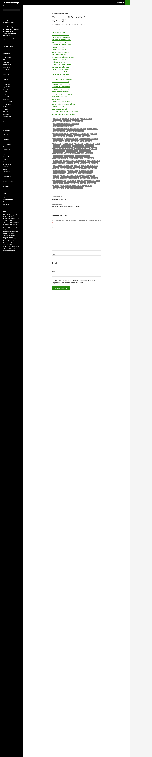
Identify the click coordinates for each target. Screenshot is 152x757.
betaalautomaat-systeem (76, 131)
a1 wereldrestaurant (59, 54)
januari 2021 (6, 99)
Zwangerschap (58, 188)
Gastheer (57, 146)
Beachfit (5, 134)
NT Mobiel (6, 159)
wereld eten (56, 99)
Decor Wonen (7, 144)
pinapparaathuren (90, 168)
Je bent (94, 148)
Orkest (56, 168)
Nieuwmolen (6, 156)
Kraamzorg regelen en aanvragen (75, 161)
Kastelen (81, 153)
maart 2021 (6, 96)
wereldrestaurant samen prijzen (63, 104)
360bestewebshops (11, 2)
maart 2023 (6, 62)
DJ (82, 141)
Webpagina (91, 183)
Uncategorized (57, 13)
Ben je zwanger (93, 128)
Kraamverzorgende (82, 156)
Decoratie (75, 141)
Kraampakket (69, 156)
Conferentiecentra (71, 138)
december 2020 (7, 101)
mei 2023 (5, 59)
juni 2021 (5, 92)
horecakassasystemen (82, 148)
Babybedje (67, 121)
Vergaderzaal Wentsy (59, 198)
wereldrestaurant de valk (61, 69)
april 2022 (6, 74)
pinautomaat (73, 170)
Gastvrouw (66, 146)
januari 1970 (6, 124)
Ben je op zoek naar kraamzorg (64, 126)
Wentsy (65, 13)
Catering (78, 136)
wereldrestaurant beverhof (61, 45)
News (4, 154)
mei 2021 (5, 94)
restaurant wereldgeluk (60, 89)
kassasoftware (85, 151)
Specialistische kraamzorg (69, 178)
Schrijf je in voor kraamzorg (71, 175)
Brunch (93, 133)
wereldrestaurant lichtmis (61, 87)
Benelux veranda (7, 137)
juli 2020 (5, 106)
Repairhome (6, 171)
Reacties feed (6, 202)
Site (53, 271)
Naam (54, 254)
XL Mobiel (6, 186)
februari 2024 (7, 57)
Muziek (77, 165)
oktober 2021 (7, 84)
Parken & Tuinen (66, 168)
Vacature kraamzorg (71, 183)
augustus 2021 (7, 87)
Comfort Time (58, 138)
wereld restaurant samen (61, 37)
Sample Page (120, 2)
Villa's (83, 183)
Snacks (56, 178)
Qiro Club (5, 166)
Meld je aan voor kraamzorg (63, 165)
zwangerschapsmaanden (74, 188)
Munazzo (5, 152)
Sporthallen (85, 178)
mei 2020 (5, 111)
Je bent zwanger (59, 151)
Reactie (55, 228)
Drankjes (89, 141)
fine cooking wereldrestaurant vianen (65, 111)
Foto (97, 143)
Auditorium (57, 121)
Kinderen (89, 153)
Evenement (79, 143)
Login (4, 197)
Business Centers (59, 136)
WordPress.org (7, 204)
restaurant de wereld (59, 59)
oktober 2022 (7, 69)
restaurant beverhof (59, 106)
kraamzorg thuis (94, 161)
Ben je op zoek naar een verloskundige (66, 123)
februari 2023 (7, 64)
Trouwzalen (58, 183)
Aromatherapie (86, 118)
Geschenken (89, 146)
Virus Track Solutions (8, 181)
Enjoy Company (7, 147)
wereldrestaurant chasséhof (62, 101)
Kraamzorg (57, 161)
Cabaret (69, 136)
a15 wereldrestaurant (60, 47)
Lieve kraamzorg (59, 163)
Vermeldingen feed (8, 199)
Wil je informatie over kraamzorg (72, 185)
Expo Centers (89, 143)
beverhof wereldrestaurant (61, 64)
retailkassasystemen (86, 173)
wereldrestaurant (58, 30)
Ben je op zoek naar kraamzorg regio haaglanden (69, 128)
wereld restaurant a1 (59, 72)
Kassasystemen (7, 149)
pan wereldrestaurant (60, 96)
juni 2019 (5, 121)
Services (85, 175)
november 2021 (7, 82)
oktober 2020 (7, 104)
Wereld (56, 185)
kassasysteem (58, 153)
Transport (81, 180)
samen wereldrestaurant (60, 77)
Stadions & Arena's (59, 180)
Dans (68, 141)
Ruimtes (56, 175)
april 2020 (6, 114)
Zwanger (89, 185)
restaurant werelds (59, 62)
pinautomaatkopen (86, 170)
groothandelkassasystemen (63, 148)
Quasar (5, 169)
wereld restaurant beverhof (62, 74)
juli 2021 (5, 89)
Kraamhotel (58, 156)
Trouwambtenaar (93, 180)
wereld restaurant (58, 32)
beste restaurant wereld (60, 67)
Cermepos (6, 139)
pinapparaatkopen (60, 170)
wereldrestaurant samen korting (63, 114)
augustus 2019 (7, 116)
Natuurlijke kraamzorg (90, 165)
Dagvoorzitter (59, 141)
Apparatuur (75, 118)
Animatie (65, 118)
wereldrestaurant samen (60, 35)
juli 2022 (5, 72)
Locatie (69, 163)
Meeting (94, 163)
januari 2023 (6, 67)
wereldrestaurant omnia (60, 52)
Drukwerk (57, 143)
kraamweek (89, 158)
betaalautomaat (59, 131)
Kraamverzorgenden (60, 158)
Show (92, 175)
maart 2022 (6, 77)
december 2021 (7, 79)
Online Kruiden (7, 164)
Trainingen (71, 180)
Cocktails (86, 136)
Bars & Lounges (78, 121)
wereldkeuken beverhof (60, 82)
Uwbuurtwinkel (7, 179)
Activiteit (57, 118)
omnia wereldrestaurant (60, 92)
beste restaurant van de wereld (63, 57)
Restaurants (73, 173)
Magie (77, 163)
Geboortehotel (78, 146)
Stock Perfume (7, 174)
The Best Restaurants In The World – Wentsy (66, 205)
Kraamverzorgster (76, 158)
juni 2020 (5, 109)
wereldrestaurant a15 (60, 50)
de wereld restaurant (59, 109)
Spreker (94, 178)
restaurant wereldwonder (61, 84)
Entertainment (68, 143)
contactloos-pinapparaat (88, 138)
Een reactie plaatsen (78, 24)
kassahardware (72, 151)
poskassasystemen (60, 173)
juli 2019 (5, 119)
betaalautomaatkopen (81, 133)
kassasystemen (70, 153)
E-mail (55, 263)
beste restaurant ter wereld (61, 40)
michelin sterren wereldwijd (62, 94)
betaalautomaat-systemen (62, 133)
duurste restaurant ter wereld (62, 79)
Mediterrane (85, 163)
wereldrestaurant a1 (59, 42)
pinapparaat (78, 168)
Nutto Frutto (6, 161)
